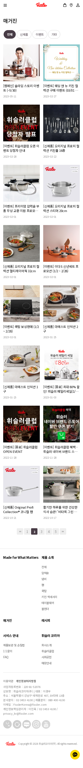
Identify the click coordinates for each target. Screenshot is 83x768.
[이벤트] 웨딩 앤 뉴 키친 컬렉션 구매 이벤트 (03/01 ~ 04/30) (60, 87)
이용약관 (8, 681)
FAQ (6, 657)
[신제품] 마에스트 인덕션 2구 (60, 328)
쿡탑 (44, 591)
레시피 (46, 620)
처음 (20, 531)
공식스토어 (64, 5)
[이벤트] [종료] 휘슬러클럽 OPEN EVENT (20, 449)
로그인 (78, 5)
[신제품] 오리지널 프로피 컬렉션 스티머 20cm (61, 208)
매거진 (7, 620)
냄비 (44, 579)
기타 (54, 34)
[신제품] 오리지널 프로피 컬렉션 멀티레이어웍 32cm (21, 268)
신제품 (24, 34)
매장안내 (71, 5)
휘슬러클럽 (48, 651)
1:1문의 (7, 651)
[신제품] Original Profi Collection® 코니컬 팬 (18, 509)
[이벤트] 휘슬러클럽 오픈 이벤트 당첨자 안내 (21, 148)
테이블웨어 (48, 603)
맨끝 (63, 531)
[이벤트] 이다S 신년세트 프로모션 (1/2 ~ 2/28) (61, 268)
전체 (9, 34)
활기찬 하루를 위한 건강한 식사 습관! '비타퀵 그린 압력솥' (60, 509)
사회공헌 (47, 657)
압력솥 (45, 573)
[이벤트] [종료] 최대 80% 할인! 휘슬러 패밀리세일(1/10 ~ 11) (61, 389)
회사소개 (47, 645)
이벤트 (40, 34)
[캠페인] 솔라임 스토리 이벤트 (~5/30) (21, 87)
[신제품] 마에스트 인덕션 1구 (20, 389)
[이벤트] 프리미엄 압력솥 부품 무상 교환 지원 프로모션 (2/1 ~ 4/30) (21, 208)
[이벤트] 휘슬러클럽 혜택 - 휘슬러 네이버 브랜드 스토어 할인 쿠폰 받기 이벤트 (60, 449)
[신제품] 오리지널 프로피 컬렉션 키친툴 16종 (61, 148)
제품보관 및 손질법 (14, 645)
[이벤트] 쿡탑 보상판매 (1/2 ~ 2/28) (21, 328)
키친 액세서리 (49, 597)
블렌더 (45, 609)
